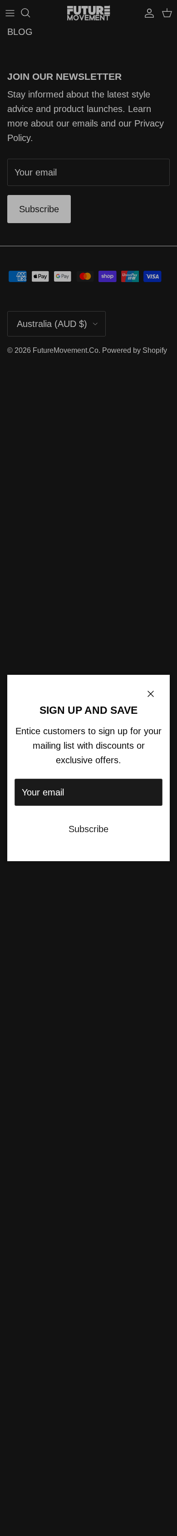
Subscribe (88, 829)
